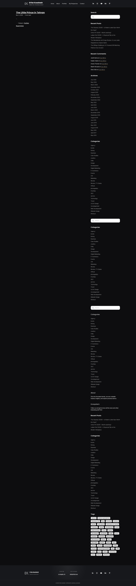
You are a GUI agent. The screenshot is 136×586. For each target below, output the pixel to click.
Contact (82, 3)
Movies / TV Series (96, 183)
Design (93, 163)
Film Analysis (95, 533)
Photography (107, 545)
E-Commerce (94, 170)
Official (93, 186)
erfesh (104, 530)
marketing (101, 536)
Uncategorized (95, 206)
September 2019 (95, 115)
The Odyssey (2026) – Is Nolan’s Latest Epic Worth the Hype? (105, 29)
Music (109, 539)
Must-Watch (95, 542)
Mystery (102, 542)
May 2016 (93, 135)
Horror (116, 533)
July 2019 (93, 120)
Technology (94, 198)
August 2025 (94, 92)
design (101, 527)
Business (93, 153)
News (114, 542)
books (92, 148)
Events (93, 173)
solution (94, 551)
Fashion (110, 530)
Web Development (96, 208)
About (58, 3)
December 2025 (95, 87)
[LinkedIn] (93, 3)
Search (93, 12)
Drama (117, 527)
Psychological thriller (103, 548)
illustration (94, 536)
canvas (93, 524)
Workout (93, 213)
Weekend (106, 554)
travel (93, 554)
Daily (92, 160)
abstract (94, 518)
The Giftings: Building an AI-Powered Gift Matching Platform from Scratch (105, 46)
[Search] (93, 220)
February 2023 (95, 95)
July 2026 (93, 79)
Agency (93, 145)
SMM (117, 548)
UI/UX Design (95, 203)
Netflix (108, 542)
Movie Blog (110, 536)
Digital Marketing (95, 168)
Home (52, 3)
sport (99, 551)
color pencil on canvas (112, 524)
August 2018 (94, 128)
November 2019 (95, 112)
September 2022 (95, 100)
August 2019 (94, 117)
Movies (93, 181)
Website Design (95, 211)
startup (105, 551)
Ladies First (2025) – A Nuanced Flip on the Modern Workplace (103, 36)
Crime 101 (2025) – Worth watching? (101, 32)
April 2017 (93, 133)
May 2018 (93, 130)
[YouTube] (101, 3)
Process (94, 548)
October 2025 (95, 90)
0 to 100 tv (103, 58)
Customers (94, 527)
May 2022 (93, 102)
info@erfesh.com (74, 574)
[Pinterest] (109, 3)
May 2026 (94, 82)
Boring (92, 150)
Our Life (100, 545)
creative (93, 158)
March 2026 (94, 85)
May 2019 (93, 125)
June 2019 (94, 122)
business (116, 521)
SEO (92, 193)
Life (92, 176)
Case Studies (94, 155)
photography (94, 188)
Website (99, 554)
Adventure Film (95, 521)
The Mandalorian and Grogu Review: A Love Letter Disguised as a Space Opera (105, 41)
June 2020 (94, 107)
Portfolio (64, 3)
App (103, 521)
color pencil (101, 524)
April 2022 (93, 105)
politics (115, 545)
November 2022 (95, 97)
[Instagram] (97, 3)
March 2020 (94, 110)
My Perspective (73, 3)
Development (94, 165)
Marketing (93, 178)
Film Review (104, 533)
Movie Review (95, 539)
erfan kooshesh (96, 530)
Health (111, 533)
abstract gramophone (103, 518)
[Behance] (105, 3)
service (93, 196)
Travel (92, 201)
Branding (108, 521)
